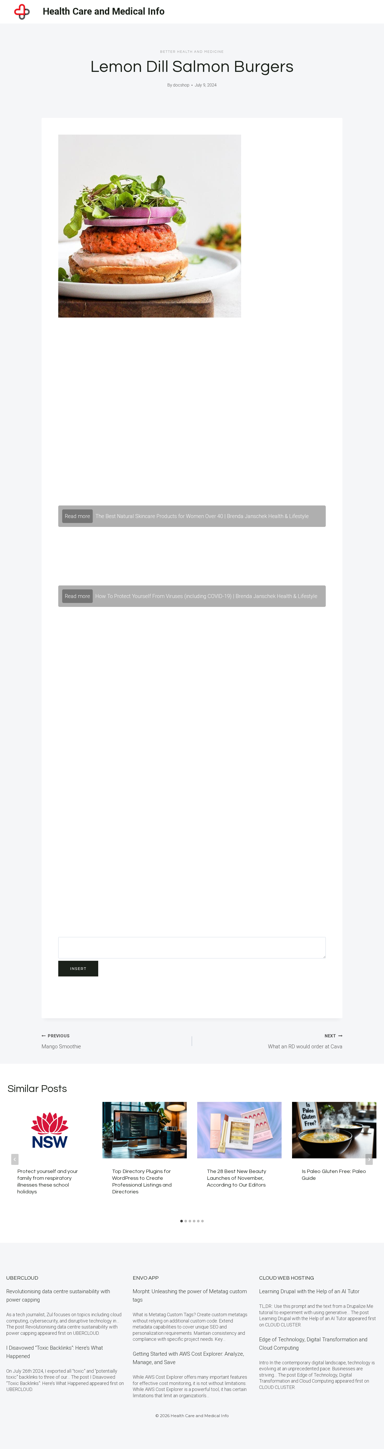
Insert (78, 968)
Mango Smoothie (61, 1041)
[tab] (181, 1221)
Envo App (146, 1278)
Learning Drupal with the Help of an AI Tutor (309, 1291)
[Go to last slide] (15, 1159)
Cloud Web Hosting (286, 1278)
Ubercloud (22, 1278)
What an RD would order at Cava (305, 1041)
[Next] (369, 1159)
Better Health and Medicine (192, 52)
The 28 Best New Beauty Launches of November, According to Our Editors (236, 1178)
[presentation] (50, 1130)
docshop (181, 85)
